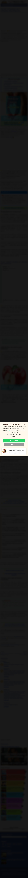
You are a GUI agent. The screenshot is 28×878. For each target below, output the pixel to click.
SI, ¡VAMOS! (15, 440)
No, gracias (14, 444)
